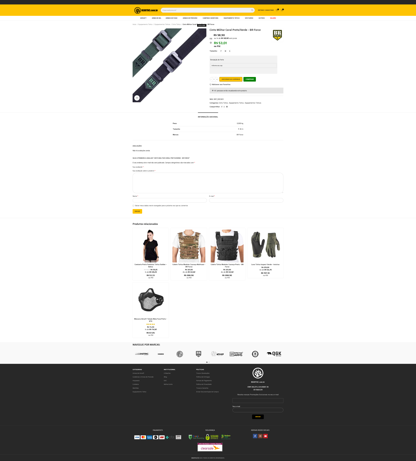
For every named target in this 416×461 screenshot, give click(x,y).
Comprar (250, 79)
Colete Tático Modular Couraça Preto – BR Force (227, 265)
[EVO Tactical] (217, 354)
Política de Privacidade (204, 384)
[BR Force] (198, 354)
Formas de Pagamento (204, 380)
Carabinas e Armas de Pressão (143, 377)
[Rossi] (179, 354)
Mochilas (136, 388)
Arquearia (136, 380)
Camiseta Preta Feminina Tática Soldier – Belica (151, 265)
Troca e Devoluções (203, 373)
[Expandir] (137, 98)
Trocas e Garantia (202, 388)
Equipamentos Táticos (162, 24)
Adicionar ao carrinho (231, 79)
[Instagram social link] (260, 436)
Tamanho (213, 51)
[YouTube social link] (265, 436)
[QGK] (274, 354)
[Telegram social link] (227, 106)
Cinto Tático (176, 24)
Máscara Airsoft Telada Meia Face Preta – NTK (150, 320)
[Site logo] (146, 10)
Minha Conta (168, 384)
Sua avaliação (138, 167)
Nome (135, 196)
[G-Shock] (160, 354)
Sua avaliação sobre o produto (144, 170)
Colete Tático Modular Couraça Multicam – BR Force (188, 265)
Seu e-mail (236, 406)
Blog (165, 377)
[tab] (208, 115)
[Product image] (150, 246)
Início (134, 24)
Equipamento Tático (145, 24)
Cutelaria (136, 384)
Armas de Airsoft (138, 373)
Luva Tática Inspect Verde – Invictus (265, 264)
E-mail (212, 196)
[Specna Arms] (236, 354)
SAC (165, 380)
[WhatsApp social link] (224, 106)
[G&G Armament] (255, 354)
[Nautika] (142, 354)
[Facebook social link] (222, 106)
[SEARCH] (252, 10)
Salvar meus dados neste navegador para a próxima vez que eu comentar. (161, 205)
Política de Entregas (203, 377)
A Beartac (167, 373)
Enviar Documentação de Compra (207, 392)
